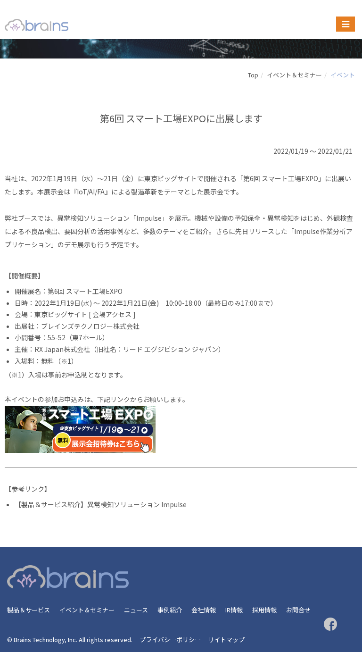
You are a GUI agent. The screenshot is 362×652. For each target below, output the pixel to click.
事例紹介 (169, 609)
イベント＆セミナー (294, 74)
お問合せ (298, 609)
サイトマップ (226, 639)
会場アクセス (112, 314)
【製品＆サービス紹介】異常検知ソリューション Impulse (101, 504)
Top (253, 74)
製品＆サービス (28, 609)
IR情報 (234, 609)
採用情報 (264, 609)
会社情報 (203, 609)
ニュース (136, 609)
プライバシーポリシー (170, 639)
